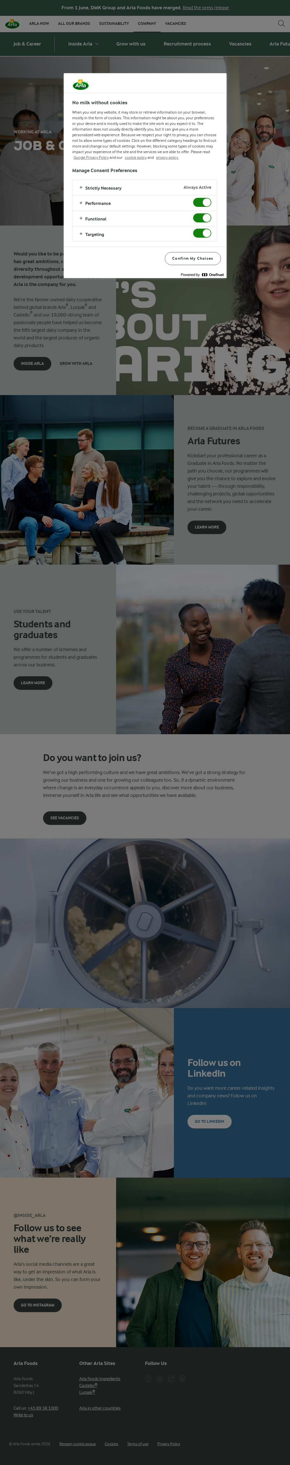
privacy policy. (167, 157)
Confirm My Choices (192, 258)
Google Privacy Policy (91, 157)
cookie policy (136, 157)
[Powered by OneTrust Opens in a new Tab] (202, 274)
